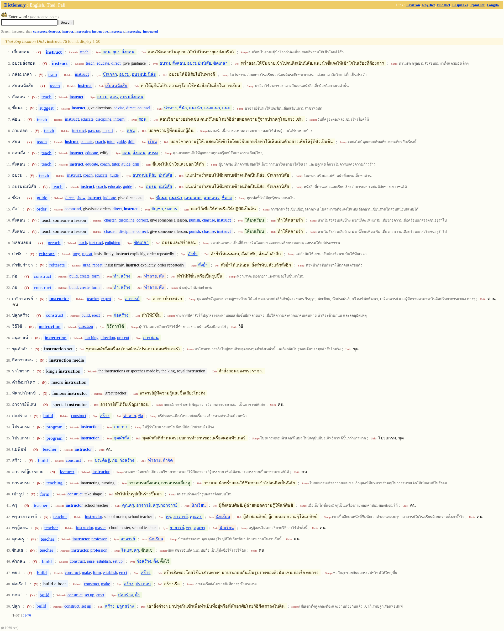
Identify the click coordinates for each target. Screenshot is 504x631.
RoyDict (428, 5)
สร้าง (125, 276)
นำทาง (170, 108)
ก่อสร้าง (121, 315)
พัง (161, 276)
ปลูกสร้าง (125, 606)
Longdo (493, 5)
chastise (208, 220)
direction (85, 326)
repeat (87, 254)
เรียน (152, 142)
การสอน (151, 337)
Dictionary (15, 5)
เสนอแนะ (193, 198)
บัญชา (157, 209)
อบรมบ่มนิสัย (199, 63)
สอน (106, 52)
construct (40, 31)
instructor (116, 31)
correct (142, 220)
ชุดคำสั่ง (121, 438)
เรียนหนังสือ (116, 85)
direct (115, 63)
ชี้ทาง (227, 198)
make (86, 572)
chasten (110, 220)
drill (131, 142)
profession (98, 550)
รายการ (120, 427)
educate (103, 63)
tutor (110, 142)
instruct (67, 31)
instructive (100, 31)
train (52, 74)
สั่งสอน (128, 52)
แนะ (226, 108)
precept (123, 337)
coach (100, 142)
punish (194, 220)
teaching (91, 337)
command (73, 209)
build (73, 276)
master (100, 527)
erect (96, 315)
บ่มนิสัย (165, 175)
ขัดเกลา (220, 63)
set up (118, 561)
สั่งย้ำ (192, 254)
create (85, 276)
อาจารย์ (132, 298)
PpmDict (477, 5)
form (95, 276)
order (41, 209)
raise (90, 561)
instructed (150, 31)
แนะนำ (195, 108)
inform (118, 119)
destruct (54, 31)
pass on (94, 130)
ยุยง (116, 52)
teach (84, 52)
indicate (109, 198)
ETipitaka (460, 5)
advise (119, 108)
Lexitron (413, 5)
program (54, 426)
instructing (133, 31)
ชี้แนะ (161, 198)
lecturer (67, 471)
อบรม (165, 63)
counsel (144, 108)
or (59, 298)
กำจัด (168, 460)
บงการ (171, 209)
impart (107, 130)
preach (54, 242)
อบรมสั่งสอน (131, 97)
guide (121, 142)
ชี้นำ (183, 108)
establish (104, 561)
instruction (83, 31)
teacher (93, 298)
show (81, 198)
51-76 (27, 615)
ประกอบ (143, 584)
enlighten (112, 242)
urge (76, 254)
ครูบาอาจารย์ (165, 505)
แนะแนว (212, 108)
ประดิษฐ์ (102, 460)
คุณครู (128, 505)
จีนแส (126, 550)
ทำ (116, 276)
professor (99, 539)
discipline (103, 119)
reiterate (47, 253)
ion (49, 326)
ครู (168, 516)
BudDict (443, 5)
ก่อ (114, 460)
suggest (46, 108)
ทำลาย (150, 276)
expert (106, 298)
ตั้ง (155, 561)
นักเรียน (198, 505)
